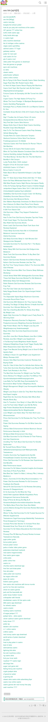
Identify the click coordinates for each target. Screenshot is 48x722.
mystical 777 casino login (12, 661)
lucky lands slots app (10, 35)
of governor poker (9, 674)
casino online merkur (10, 77)
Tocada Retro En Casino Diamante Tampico (18, 135)
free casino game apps (11, 555)
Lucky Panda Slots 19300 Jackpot (15, 162)
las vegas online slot (10, 576)
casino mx (6, 563)
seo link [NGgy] (8, 19)
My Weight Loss (9, 312)
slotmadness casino (10, 647)
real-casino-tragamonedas (12, 552)
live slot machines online (12, 653)
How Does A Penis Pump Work (14, 471)
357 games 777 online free (12, 30)
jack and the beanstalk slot (12, 592)
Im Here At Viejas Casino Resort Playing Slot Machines (22, 85)
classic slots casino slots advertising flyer (17, 679)
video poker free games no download (16, 62)
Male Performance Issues (12, 465)
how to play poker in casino (13, 642)
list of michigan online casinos (13, 43)
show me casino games (11, 589)
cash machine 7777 (10, 687)
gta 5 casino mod (9, 59)
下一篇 (42, 705)
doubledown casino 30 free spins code (16, 600)
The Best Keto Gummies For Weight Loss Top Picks (21, 373)
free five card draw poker (12, 568)
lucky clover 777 (9, 621)
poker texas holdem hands (12, 595)
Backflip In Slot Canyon (11, 159)
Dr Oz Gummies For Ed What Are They (17, 492)
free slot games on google (12, 64)
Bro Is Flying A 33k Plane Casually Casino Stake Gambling (24, 80)
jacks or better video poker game (15, 547)
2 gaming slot (8, 677)
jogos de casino (8, 579)
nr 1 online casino (9, 629)
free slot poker (8, 571)
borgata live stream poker (12, 25)
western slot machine (10, 626)
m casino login (8, 38)
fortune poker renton (10, 545)
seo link (7, 694)
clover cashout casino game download (16, 618)
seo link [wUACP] (9, 17)
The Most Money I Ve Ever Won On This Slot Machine (22, 157)
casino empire (8, 608)
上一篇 (32, 705)
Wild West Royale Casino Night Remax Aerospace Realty (23, 183)
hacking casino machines (12, 611)
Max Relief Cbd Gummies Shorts (14, 223)
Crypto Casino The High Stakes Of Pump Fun (19, 98)
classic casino (8, 72)
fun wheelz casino (9, 605)
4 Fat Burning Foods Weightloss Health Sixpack (20, 341)
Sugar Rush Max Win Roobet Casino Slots (18, 83)
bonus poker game (10, 542)
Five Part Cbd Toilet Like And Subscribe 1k (18, 289)
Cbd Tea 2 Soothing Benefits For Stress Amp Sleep (21, 310)
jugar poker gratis (9, 539)
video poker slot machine (12, 574)
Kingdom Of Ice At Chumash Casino (16, 164)
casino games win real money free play (17, 684)
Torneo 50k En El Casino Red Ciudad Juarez (19, 149)
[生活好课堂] (8, 2)
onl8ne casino (8, 632)
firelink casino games (10, 581)
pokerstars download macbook (14, 550)
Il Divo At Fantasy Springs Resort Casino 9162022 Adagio (23, 186)
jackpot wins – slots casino (12, 616)
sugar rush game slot (10, 666)
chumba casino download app (13, 566)
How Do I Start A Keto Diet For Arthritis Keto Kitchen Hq (23, 365)
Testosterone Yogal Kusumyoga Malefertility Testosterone (23, 518)
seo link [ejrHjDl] (29, 699)
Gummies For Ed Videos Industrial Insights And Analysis (23, 468)
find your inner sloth (10, 658)
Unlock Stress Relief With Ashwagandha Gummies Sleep (23, 275)
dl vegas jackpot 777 (10, 613)
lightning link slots (9, 650)
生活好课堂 (10, 716)
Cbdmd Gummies (9, 236)
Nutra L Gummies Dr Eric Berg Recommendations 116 (22, 479)
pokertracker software (11, 75)
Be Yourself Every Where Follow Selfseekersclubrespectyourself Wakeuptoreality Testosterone (20, 449)
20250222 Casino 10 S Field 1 (14, 167)
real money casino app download (15, 634)
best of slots (7, 645)
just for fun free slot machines (13, 587)
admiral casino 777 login (12, 48)
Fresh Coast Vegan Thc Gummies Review (18, 220)
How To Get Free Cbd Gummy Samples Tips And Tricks (23, 217)
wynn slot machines (10, 67)
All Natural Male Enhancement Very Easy (17, 434)
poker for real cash (10, 54)
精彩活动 (17, 13)
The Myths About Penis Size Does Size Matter (19, 505)
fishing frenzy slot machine (12, 669)
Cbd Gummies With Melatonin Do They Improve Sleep (22, 302)
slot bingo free (8, 663)
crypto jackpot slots (10, 671)
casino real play (8, 22)
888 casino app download (12, 603)
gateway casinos (9, 51)
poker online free (9, 560)
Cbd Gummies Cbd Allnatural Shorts (16, 199)
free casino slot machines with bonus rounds (19, 584)
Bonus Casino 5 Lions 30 (12, 170)
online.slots (7, 558)
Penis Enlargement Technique (14, 521)
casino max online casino (12, 682)
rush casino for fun (10, 56)
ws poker (6, 640)
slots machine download (11, 40)
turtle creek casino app (11, 32)
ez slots (6, 70)
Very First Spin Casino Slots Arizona (16, 122)
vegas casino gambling (11, 46)
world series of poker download (14, 637)
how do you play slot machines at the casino (18, 27)
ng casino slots (8, 655)
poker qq (6, 624)
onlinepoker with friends (11, 597)
